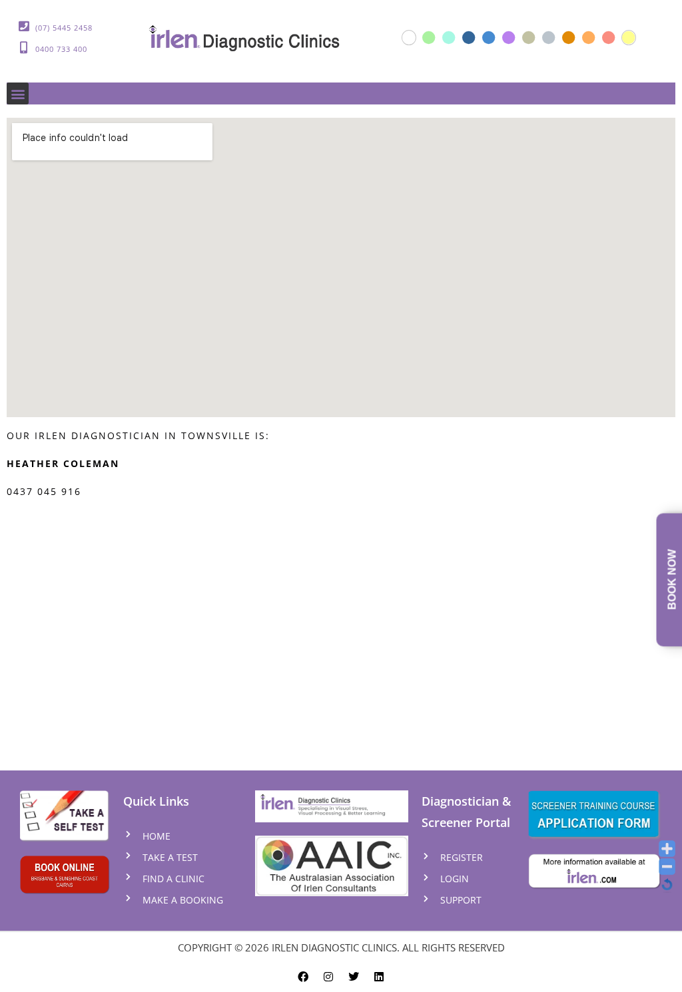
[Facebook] (303, 972)
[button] (18, 93)
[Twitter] (353, 972)
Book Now (672, 580)
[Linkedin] (379, 972)
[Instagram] (328, 972)
